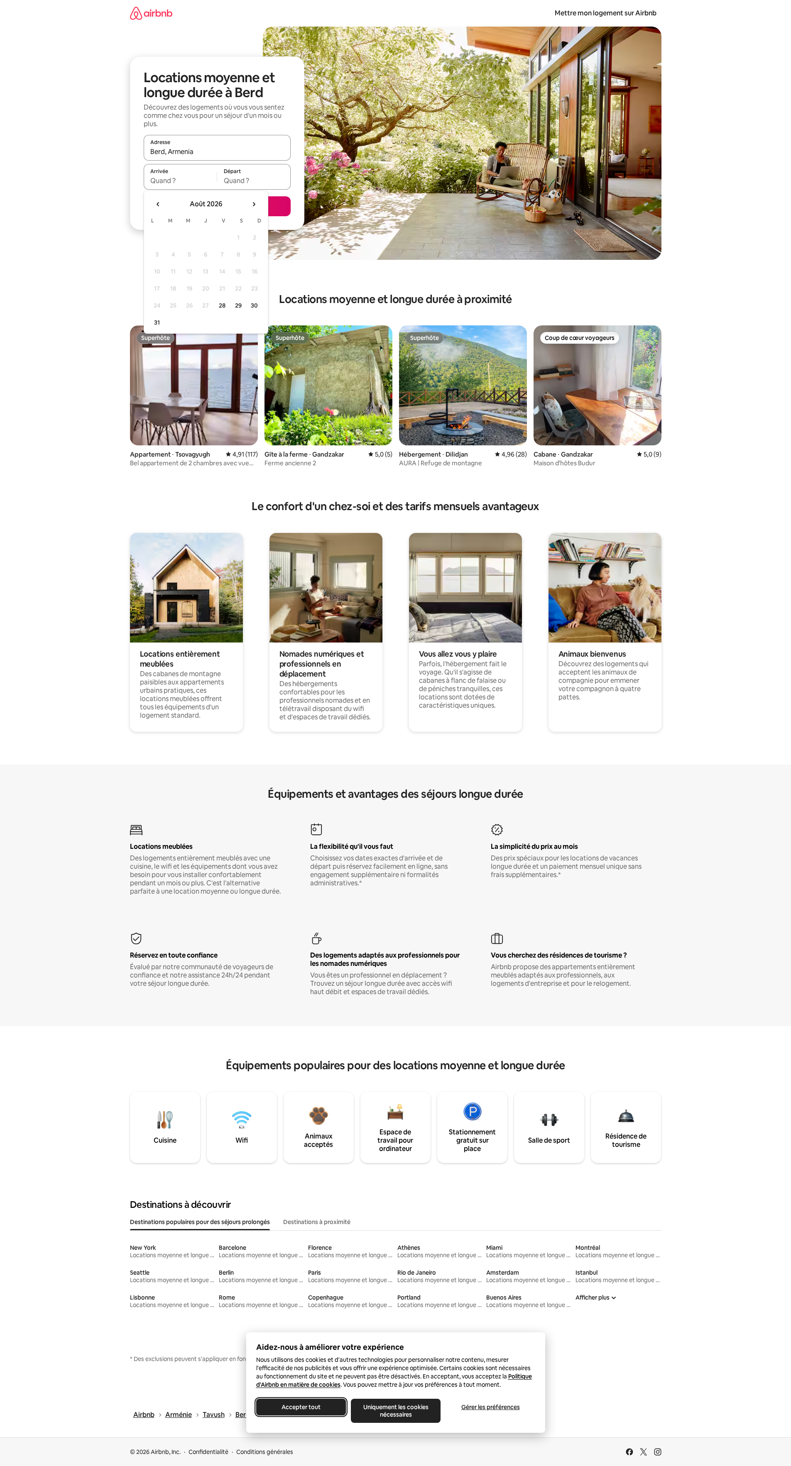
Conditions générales (264, 1452)
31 (157, 322)
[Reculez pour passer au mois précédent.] (158, 204)
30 (254, 305)
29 (238, 305)
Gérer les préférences (490, 1407)
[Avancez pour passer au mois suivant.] (253, 204)
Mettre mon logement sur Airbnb (605, 13)
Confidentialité (208, 1452)
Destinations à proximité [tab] (316, 1222)
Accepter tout (301, 1407)
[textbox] (180, 181)
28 (222, 305)
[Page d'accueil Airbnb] (151, 13)
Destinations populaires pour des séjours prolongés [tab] (200, 1222)
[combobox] (217, 151)
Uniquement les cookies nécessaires (395, 1410)
